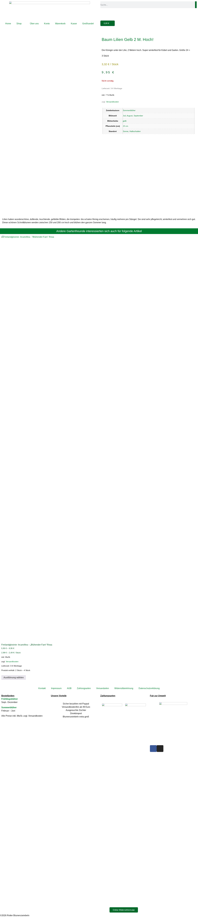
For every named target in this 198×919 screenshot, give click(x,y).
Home (8, 23)
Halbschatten (135, 131)
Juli (124, 116)
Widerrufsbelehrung (123, 688)
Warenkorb (60, 23)
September (138, 116)
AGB (69, 688)
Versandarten (102, 688)
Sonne (125, 131)
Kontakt (42, 688)
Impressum (56, 688)
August (130, 116)
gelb (124, 121)
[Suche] (196, 4)
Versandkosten (112, 102)
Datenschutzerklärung (149, 688)
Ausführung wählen (14, 677)
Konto (47, 23)
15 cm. (126, 126)
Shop (19, 23)
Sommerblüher (129, 110)
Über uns (34, 23)
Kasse (74, 23)
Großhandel (88, 23)
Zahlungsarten (84, 688)
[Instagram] (160, 748)
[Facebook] (153, 748)
